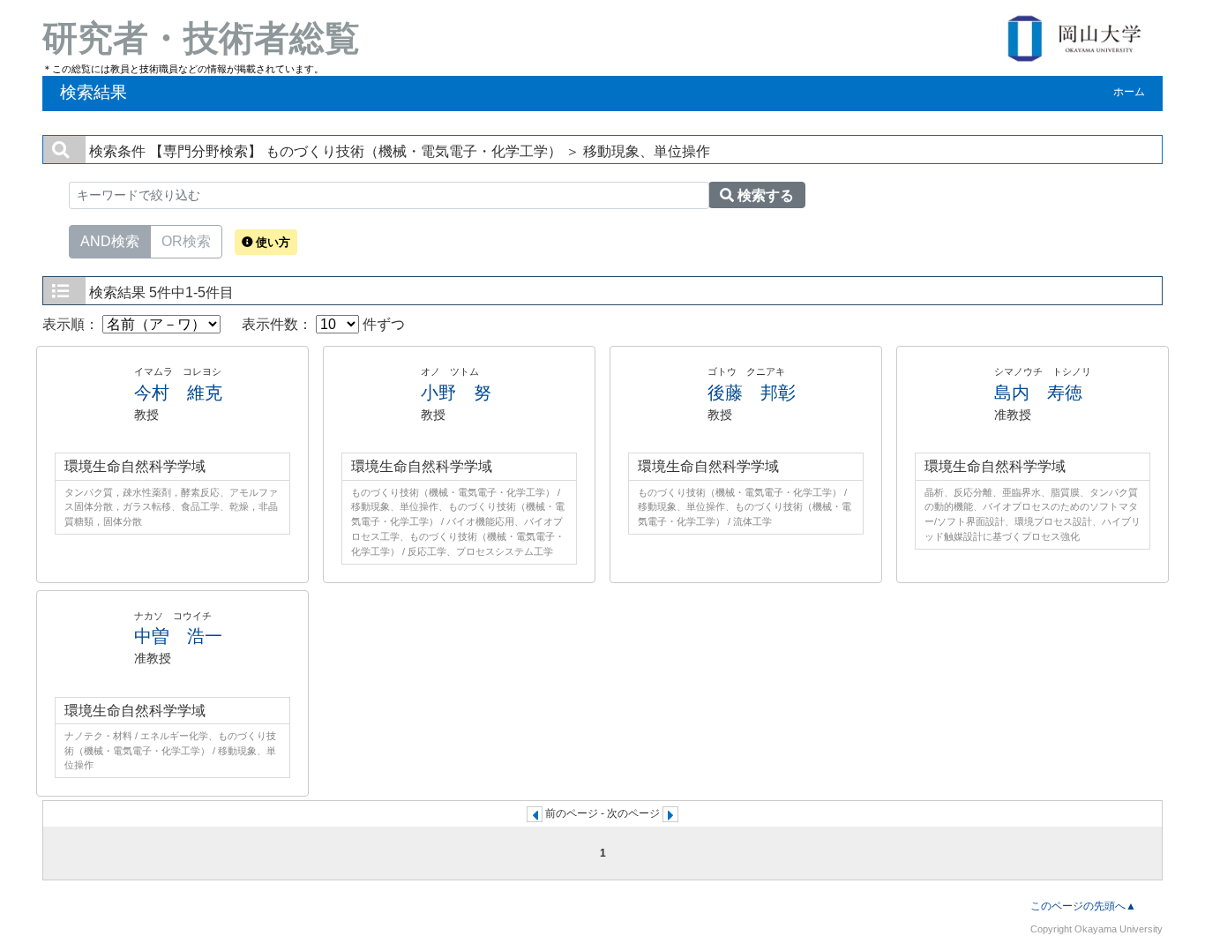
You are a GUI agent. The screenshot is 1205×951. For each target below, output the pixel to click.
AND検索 (109, 241)
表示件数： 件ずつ (323, 324)
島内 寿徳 (1038, 392)
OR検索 (186, 241)
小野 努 (456, 392)
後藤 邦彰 (751, 392)
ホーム (1129, 92)
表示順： (72, 324)
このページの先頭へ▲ (1083, 906)
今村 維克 (178, 392)
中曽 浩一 (178, 636)
